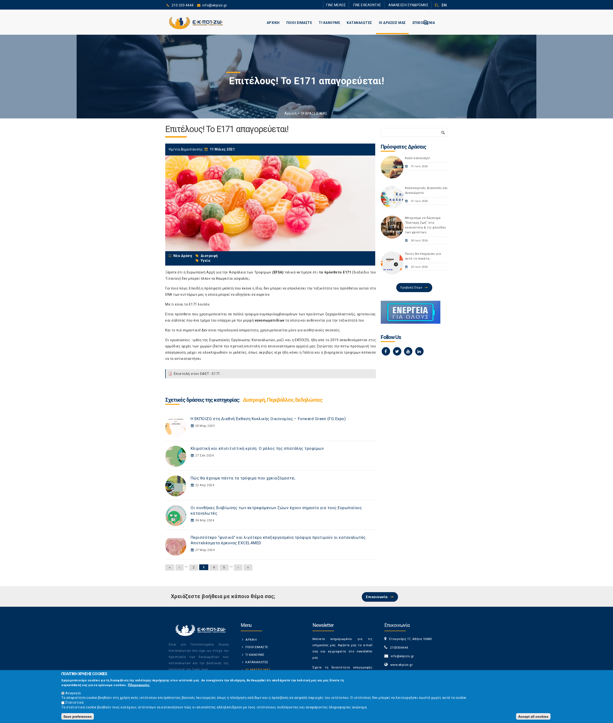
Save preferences (77, 716)
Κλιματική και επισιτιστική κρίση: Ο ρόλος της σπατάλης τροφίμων (257, 448)
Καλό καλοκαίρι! (417, 158)
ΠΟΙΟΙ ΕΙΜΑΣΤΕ (299, 23)
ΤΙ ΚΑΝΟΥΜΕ (329, 23)
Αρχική (290, 113)
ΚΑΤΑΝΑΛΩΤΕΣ (359, 23)
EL (437, 5)
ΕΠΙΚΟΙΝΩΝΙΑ (424, 23)
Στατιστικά (74, 702)
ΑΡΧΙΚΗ (273, 23)
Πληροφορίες (139, 685)
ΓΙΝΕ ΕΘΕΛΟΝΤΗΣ (376, 5)
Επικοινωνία (377, 597)
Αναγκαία (73, 693)
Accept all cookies (533, 716)
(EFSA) (278, 272)
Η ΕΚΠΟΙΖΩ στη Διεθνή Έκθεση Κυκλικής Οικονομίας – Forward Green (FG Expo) (268, 418)
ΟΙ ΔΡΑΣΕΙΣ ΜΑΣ (392, 23)
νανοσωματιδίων (269, 320)
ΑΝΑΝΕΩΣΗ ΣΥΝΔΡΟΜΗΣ (411, 5)
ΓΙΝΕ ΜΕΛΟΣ (349, 5)
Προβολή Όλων (411, 287)
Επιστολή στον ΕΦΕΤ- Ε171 (197, 374)
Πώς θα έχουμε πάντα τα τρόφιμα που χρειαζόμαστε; (243, 478)
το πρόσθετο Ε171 (335, 272)
